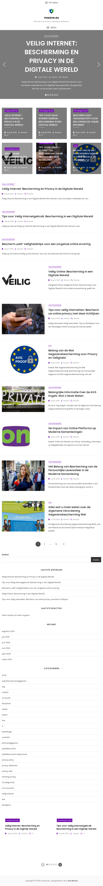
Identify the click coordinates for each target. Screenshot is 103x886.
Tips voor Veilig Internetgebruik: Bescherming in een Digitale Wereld (50, 120)
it (2, 726)
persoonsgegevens (10, 743)
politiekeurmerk (9, 748)
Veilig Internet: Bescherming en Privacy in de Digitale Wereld (52, 56)
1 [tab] (45, 95)
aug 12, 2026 (46, 167)
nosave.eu (51, 18)
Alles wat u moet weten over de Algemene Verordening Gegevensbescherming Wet (69, 510)
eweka (4, 709)
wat (3, 799)
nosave (54, 77)
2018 (4, 675)
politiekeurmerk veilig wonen (14, 754)
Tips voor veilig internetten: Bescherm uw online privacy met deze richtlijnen (51, 153)
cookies (5, 692)
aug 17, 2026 (80, 132)
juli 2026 (6, 637)
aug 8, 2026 (80, 167)
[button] (51, 27)
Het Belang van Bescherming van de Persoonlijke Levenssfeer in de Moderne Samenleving (72, 470)
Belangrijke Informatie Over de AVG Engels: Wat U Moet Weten (72, 394)
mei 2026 (6, 648)
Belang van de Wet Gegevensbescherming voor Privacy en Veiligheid (85, 155)
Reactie (65, 77)
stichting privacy (9, 776)
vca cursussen (8, 788)
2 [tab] (48, 95)
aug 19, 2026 (42, 77)
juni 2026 (6, 642)
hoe (3, 720)
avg (75, 146)
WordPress (73, 880)
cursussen (6, 698)
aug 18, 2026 (46, 132)
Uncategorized (46, 111)
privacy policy (8, 760)
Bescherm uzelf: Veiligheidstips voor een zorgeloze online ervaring (85, 120)
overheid (6, 737)
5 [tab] (55, 95)
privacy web (7, 771)
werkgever (6, 805)
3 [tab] (50, 95)
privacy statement (9, 765)
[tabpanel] (51, 64)
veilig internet (51, 36)
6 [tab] (57, 95)
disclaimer (6, 703)
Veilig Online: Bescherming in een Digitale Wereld (15, 156)
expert (4, 714)
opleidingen (7, 731)
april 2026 (6, 653)
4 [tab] (52, 95)
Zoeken (5, 554)
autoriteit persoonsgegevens (14, 681)
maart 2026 (7, 659)
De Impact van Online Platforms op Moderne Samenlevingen (72, 430)
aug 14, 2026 (11, 167)
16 (57, 543)
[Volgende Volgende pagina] (63, 544)
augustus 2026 (8, 631)
